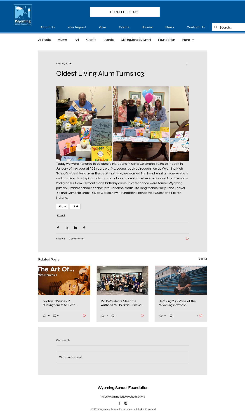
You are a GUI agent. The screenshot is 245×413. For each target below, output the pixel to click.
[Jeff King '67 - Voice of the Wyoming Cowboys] (181, 280)
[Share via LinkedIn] (75, 227)
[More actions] (187, 63)
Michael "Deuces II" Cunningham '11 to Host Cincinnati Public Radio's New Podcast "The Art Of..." (63, 303)
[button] (125, 12)
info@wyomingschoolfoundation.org (123, 396)
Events (108, 39)
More (186, 39)
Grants (91, 39)
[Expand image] (84, 123)
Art (77, 39)
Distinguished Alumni (136, 39)
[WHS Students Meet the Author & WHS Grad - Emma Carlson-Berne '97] (123, 280)
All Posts (44, 39)
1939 (75, 206)
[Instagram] (126, 403)
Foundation (166, 39)
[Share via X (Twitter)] (66, 227)
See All (203, 259)
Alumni (62, 39)
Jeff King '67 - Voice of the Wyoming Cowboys (177, 303)
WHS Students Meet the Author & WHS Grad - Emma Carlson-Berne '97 (121, 303)
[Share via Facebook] (58, 227)
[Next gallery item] (185, 123)
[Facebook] (119, 403)
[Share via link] (84, 227)
